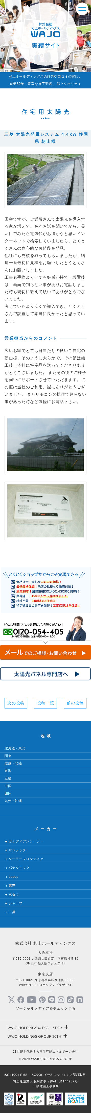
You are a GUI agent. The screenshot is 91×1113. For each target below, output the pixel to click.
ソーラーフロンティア (26, 859)
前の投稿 (75, 703)
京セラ (14, 894)
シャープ (15, 903)
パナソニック (19, 868)
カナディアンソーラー (26, 841)
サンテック (17, 850)
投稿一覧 (45, 703)
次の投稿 (15, 703)
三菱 (12, 912)
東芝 (12, 885)
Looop (13, 877)
